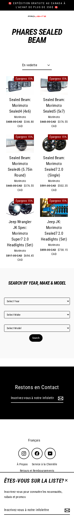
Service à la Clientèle (44, 464)
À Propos (22, 464)
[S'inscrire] (66, 510)
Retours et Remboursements (37, 470)
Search (35, 337)
